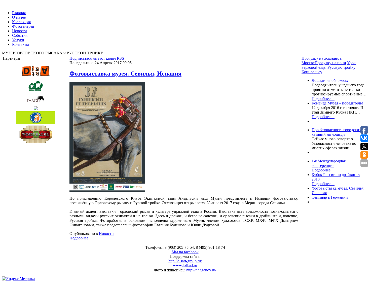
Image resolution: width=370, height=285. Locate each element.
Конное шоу (312, 72)
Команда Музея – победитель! (337, 103)
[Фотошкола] (35, 108)
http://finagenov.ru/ (201, 270)
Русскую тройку (341, 67)
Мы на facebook (185, 252)
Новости (106, 233)
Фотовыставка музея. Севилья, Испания (125, 73)
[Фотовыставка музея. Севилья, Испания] (107, 191)
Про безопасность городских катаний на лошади (336, 132)
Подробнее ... (80, 238)
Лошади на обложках (330, 80)
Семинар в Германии (330, 197)
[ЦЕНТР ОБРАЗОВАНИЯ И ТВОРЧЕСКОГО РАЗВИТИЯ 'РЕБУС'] (35, 117)
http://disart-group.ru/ (185, 261)
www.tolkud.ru (185, 265)
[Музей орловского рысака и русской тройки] (185, 4)
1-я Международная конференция (329, 163)
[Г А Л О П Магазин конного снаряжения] (35, 99)
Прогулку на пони (330, 63)
